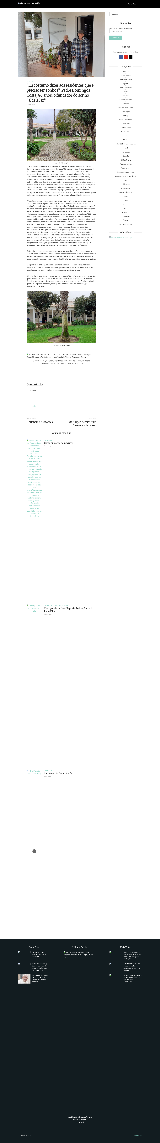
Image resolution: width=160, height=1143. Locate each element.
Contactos (132, 4)
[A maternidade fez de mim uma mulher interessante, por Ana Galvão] (115, 967)
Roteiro (126, 204)
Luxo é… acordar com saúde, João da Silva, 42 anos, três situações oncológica (132, 955)
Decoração (126, 112)
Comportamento (126, 99)
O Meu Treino (126, 160)
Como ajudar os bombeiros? (58, 443)
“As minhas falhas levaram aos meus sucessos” (39, 954)
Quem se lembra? (125, 192)
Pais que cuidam (126, 164)
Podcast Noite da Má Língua (125, 176)
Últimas (126, 220)
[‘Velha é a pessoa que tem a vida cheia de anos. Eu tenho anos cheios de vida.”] (24, 967)
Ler (126, 136)
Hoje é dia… (125, 132)
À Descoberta (126, 75)
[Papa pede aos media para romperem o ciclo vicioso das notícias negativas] (24, 978)
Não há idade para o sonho (126, 144)
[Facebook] (121, 57)
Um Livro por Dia (61, 605)
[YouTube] (126, 57)
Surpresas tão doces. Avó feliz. (59, 773)
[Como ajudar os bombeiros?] (34, 520)
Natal (126, 148)
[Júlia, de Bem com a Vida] (29, 3)
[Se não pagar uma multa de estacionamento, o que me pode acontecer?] (115, 978)
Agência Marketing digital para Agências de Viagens (37, 1135)
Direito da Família (125, 120)
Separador (126, 212)
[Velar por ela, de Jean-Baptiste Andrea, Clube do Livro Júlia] (34, 685)
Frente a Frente (126, 128)
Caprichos (125, 95)
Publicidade (125, 184)
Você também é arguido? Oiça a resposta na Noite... (80, 1118)
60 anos (126, 71)
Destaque (31, 81)
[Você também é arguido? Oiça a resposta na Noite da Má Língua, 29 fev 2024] (80, 1032)
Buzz (126, 91)
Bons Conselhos (126, 87)
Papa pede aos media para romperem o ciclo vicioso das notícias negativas (40, 978)
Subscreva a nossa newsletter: (120, 28)
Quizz (126, 196)
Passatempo (126, 168)
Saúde (125, 208)
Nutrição (126, 156)
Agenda (126, 83)
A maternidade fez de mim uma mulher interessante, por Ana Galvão (132, 967)
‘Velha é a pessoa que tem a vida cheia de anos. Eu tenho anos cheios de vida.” (40, 967)
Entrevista (126, 124)
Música (125, 140)
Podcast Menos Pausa (125, 172)
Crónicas (126, 104)
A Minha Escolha (126, 79)
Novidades (126, 152)
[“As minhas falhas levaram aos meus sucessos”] (24, 955)
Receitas (125, 200)
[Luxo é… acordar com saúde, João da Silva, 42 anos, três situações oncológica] (115, 955)
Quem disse (125, 188)
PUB (125, 180)
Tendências (125, 216)
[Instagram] (130, 57)
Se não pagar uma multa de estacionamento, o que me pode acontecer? (132, 978)
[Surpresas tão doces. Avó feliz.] (34, 851)
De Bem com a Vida (125, 108)
